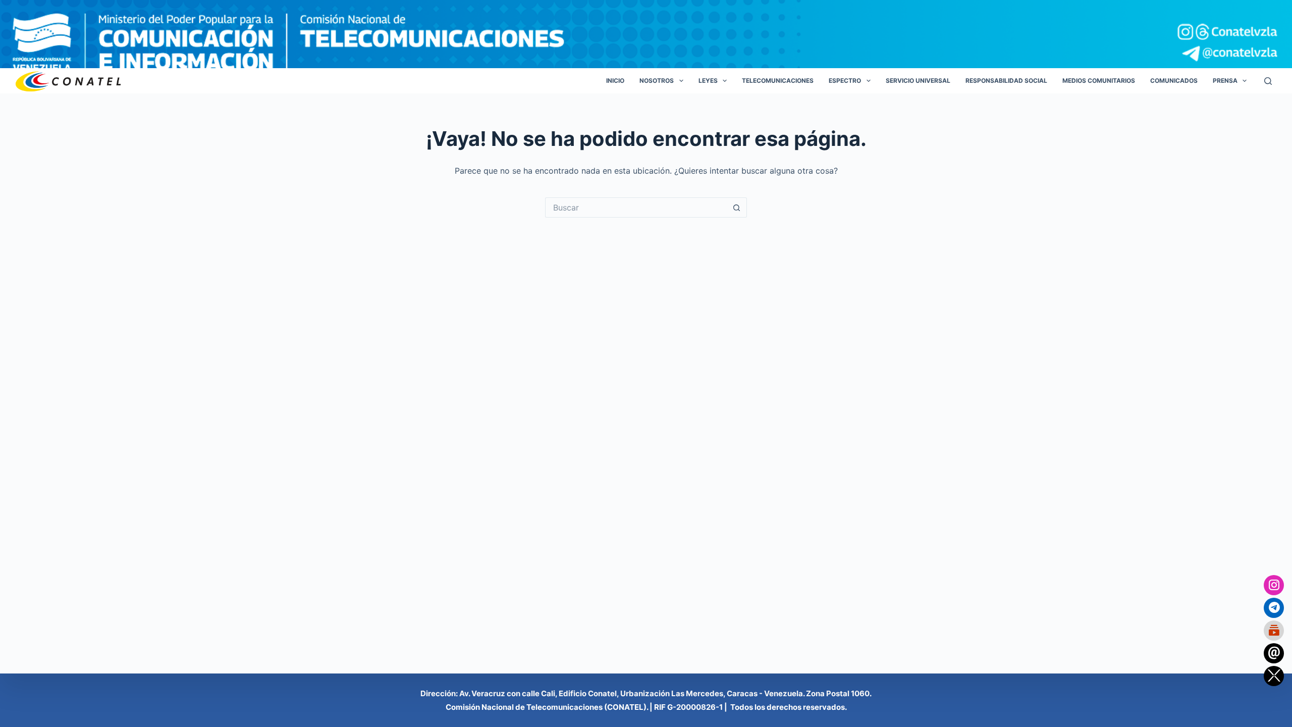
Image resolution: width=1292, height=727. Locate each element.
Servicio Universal (918, 80)
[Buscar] (1268, 81)
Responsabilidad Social (1006, 80)
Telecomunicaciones (778, 80)
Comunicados (1174, 80)
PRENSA (1225, 80)
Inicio (615, 80)
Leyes (708, 80)
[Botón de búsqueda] (737, 207)
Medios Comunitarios (1098, 80)
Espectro (845, 80)
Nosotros (656, 80)
